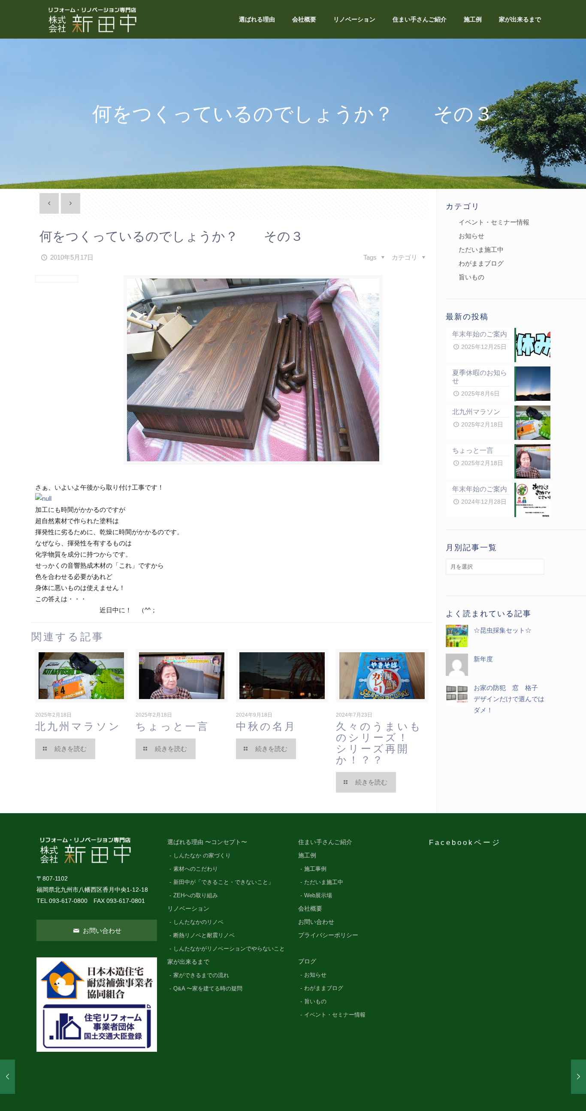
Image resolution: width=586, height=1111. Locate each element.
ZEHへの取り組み (195, 896)
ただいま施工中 (481, 249)
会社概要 (310, 908)
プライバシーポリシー (328, 935)
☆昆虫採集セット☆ (503, 630)
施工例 (307, 855)
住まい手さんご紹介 (325, 842)
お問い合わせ (101, 930)
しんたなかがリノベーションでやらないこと (229, 949)
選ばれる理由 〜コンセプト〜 (207, 842)
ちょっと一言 (172, 726)
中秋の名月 (266, 726)
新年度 (483, 659)
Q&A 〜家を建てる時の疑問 (207, 989)
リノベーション (188, 908)
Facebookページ (465, 842)
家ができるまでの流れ (201, 975)
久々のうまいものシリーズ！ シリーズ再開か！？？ (385, 743)
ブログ (307, 961)
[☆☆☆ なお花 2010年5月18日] (578, 1077)
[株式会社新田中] (92, 19)
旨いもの (471, 277)
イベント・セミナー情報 (494, 222)
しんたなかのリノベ (198, 922)
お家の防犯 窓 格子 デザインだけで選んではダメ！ (509, 699)
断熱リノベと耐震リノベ (204, 935)
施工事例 (315, 869)
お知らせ (471, 235)
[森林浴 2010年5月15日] (7, 1077)
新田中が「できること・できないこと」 (223, 882)
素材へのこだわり (195, 869)
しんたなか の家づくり (202, 856)
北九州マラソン (78, 726)
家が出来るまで (188, 962)
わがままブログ (481, 263)
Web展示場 (318, 896)
